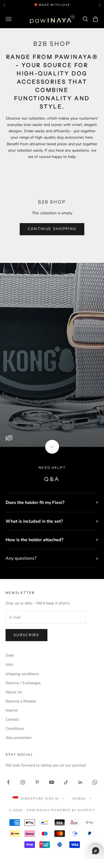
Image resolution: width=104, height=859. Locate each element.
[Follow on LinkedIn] (80, 782)
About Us (14, 692)
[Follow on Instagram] (23, 782)
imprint (12, 710)
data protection (19, 737)
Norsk (79, 798)
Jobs (9, 664)
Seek (10, 655)
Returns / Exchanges (23, 683)
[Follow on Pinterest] (37, 782)
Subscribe (26, 635)
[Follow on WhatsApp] (95, 782)
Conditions (15, 728)
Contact (12, 719)
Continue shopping (52, 228)
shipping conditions (22, 673)
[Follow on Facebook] (8, 782)
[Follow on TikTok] (66, 782)
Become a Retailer (21, 701)
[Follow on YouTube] (51, 782)
